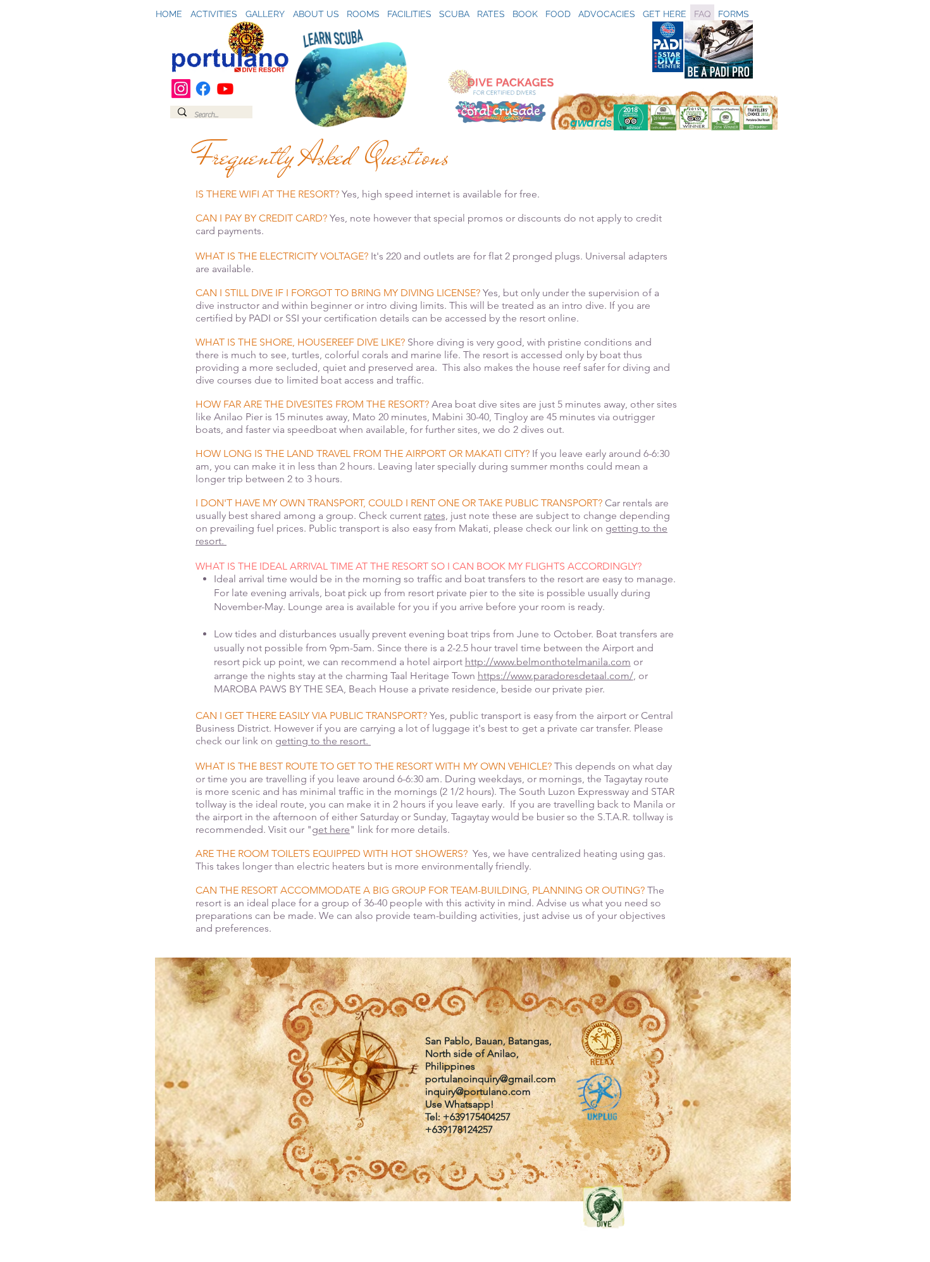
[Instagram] (180, 88)
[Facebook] (203, 88)
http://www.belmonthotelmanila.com (548, 662)
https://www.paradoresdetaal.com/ (555, 676)
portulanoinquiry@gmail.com (490, 1079)
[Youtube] (225, 88)
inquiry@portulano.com (478, 1091)
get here (331, 829)
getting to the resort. (323, 741)
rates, (436, 515)
